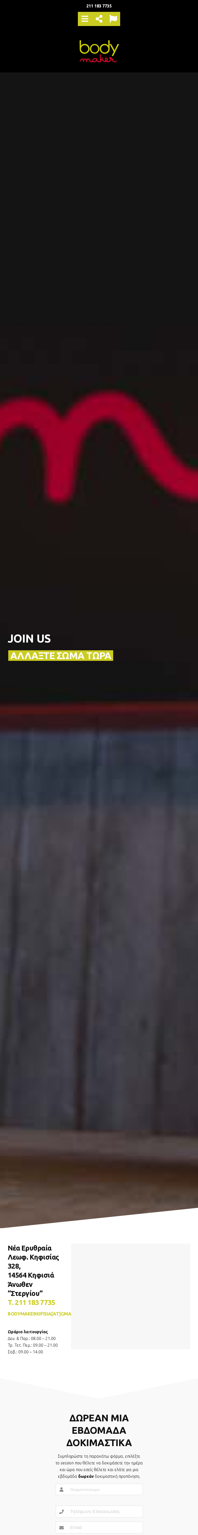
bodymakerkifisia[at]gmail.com (47, 1313)
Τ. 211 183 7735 (31, 1302)
